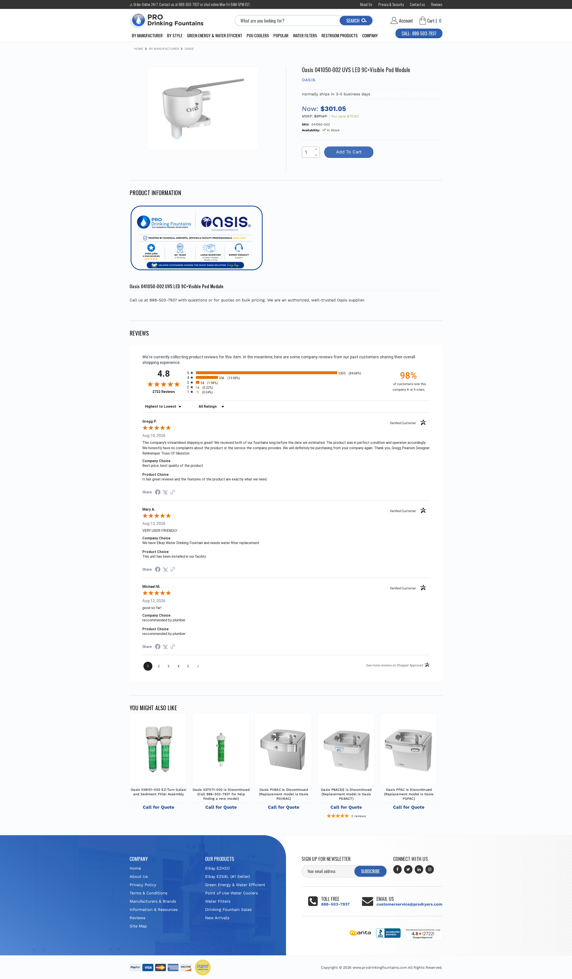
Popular (280, 35)
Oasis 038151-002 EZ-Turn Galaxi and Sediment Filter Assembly (158, 792)
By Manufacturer (147, 35)
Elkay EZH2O (217, 868)
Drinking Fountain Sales (228, 909)
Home (135, 868)
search (353, 20)
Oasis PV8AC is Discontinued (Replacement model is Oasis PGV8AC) (284, 794)
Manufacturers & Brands (153, 901)
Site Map (138, 926)
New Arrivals (217, 917)
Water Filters (305, 35)
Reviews (436, 4)
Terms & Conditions (148, 893)
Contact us (417, 4)
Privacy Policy (143, 884)
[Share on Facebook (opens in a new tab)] (157, 492)
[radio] (286, 372)
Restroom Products (340, 35)
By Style (175, 35)
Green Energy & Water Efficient (214, 35)
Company (370, 35)
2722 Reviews (168, 392)
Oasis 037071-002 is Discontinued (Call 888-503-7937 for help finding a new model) (221, 794)
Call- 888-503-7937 (419, 33)
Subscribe (370, 871)
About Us (366, 4)
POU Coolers (258, 35)
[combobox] (304, 20)
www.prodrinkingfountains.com (380, 967)
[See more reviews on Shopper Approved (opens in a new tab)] (172, 492)
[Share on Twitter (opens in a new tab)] (165, 492)
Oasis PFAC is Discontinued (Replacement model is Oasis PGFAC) (409, 794)
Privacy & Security (391, 4)
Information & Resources (154, 909)
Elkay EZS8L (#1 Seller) (227, 876)
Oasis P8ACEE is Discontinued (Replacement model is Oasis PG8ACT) (346, 794)
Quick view (158, 748)
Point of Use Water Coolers (231, 893)
